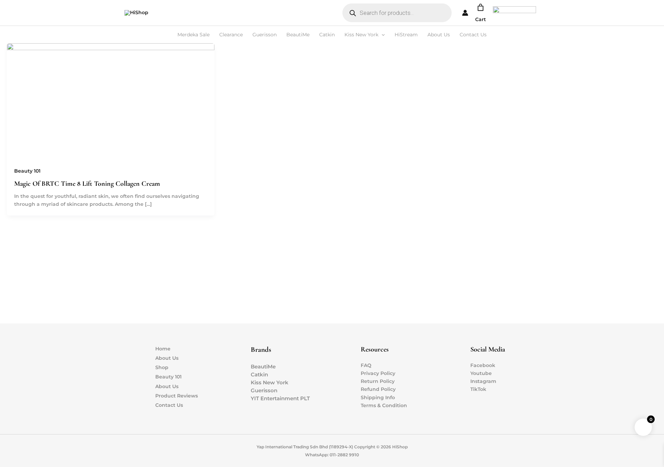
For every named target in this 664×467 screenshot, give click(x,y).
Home (162, 349)
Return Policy (378, 381)
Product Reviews (176, 396)
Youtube (481, 373)
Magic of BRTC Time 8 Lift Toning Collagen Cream (87, 184)
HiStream (406, 34)
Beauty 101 (27, 171)
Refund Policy (378, 389)
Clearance (231, 34)
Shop (161, 367)
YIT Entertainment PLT (280, 398)
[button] (381, 34)
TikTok (478, 389)
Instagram (483, 381)
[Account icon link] (465, 13)
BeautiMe (298, 34)
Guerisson (264, 34)
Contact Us (473, 34)
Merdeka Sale (193, 34)
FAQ (366, 365)
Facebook (482, 365)
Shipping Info (378, 397)
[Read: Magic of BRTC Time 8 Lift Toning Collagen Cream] (110, 101)
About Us (438, 34)
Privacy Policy (378, 373)
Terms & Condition (384, 405)
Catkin (327, 34)
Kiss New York (361, 34)
